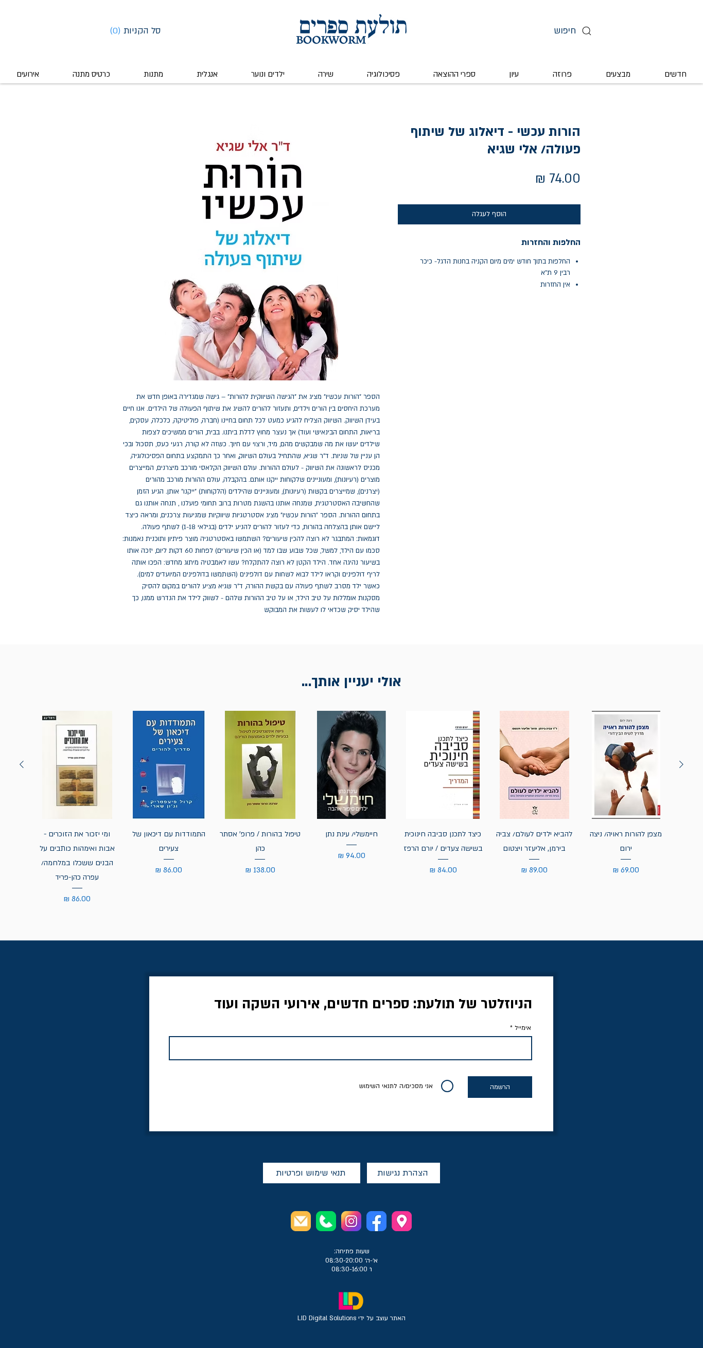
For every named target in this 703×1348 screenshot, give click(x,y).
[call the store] (326, 1221)
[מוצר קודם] (681, 764)
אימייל (523, 1027)
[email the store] (301, 1221)
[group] (351, 808)
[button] (139, 30)
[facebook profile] (376, 1221)
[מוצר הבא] (21, 764)
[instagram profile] (351, 1221)
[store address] (402, 1221)
